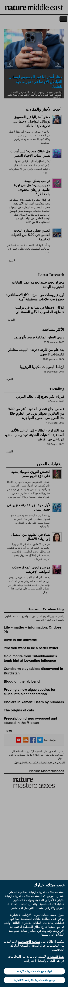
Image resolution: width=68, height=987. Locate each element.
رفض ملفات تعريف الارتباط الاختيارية (34, 979)
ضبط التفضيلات (55, 956)
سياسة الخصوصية (29, 941)
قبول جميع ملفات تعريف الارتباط (34, 971)
